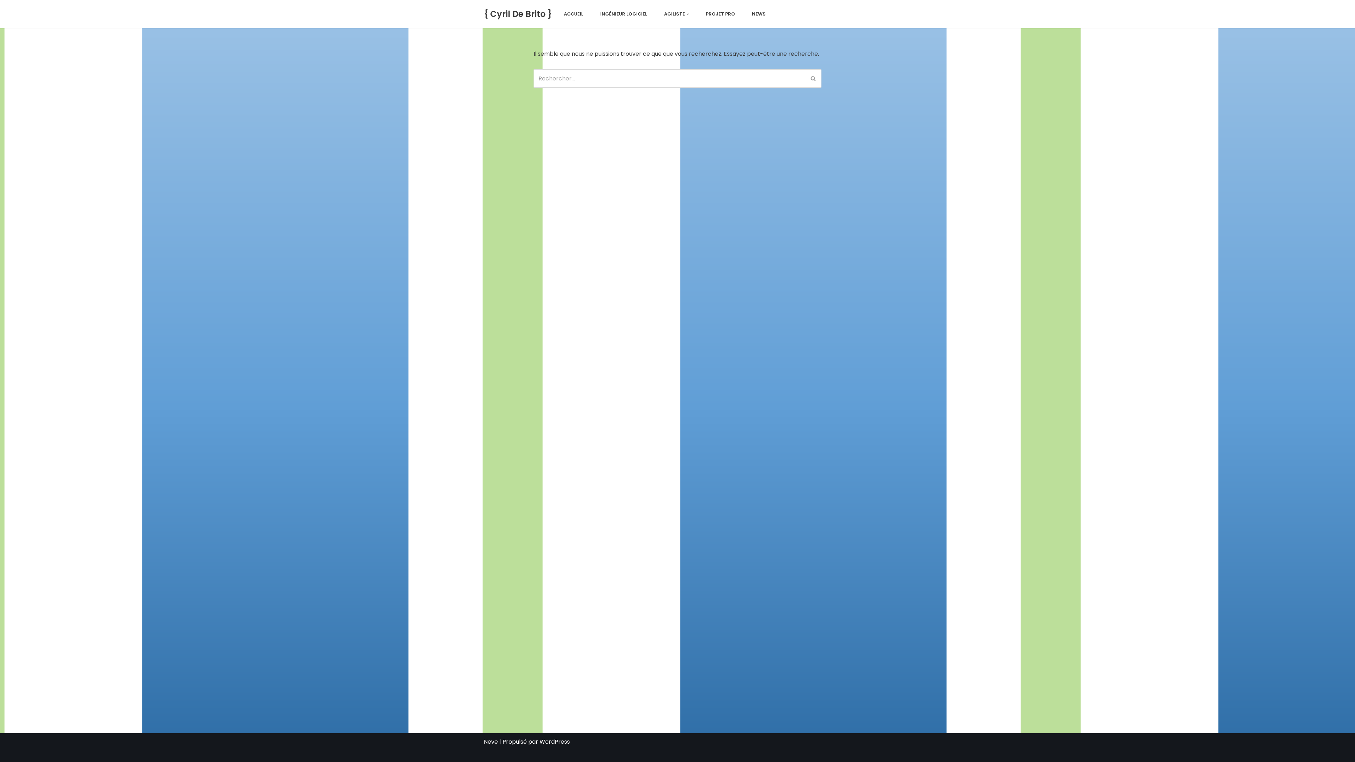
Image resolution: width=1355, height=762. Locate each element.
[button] (688, 14)
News (759, 14)
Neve (491, 742)
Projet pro (720, 14)
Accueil (573, 14)
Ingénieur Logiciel (623, 14)
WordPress (555, 742)
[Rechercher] (813, 78)
